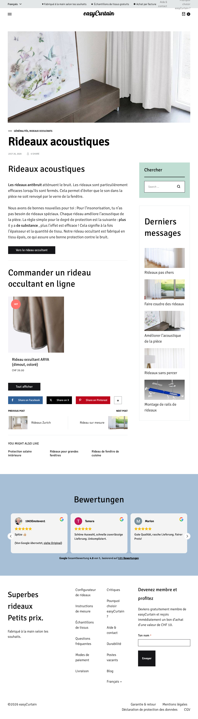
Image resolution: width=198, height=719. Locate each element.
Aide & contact (162, 4)
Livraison (82, 671)
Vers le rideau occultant (32, 250)
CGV (187, 709)
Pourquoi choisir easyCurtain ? (115, 609)
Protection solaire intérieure (20, 453)
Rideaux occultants (40, 131)
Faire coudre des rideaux (164, 304)
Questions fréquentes (83, 641)
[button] (187, 536)
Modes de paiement (82, 657)
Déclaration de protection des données (150, 709)
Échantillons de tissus (84, 625)
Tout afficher (24, 387)
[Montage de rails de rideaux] (164, 391)
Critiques (113, 590)
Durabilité (114, 644)
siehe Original (52, 543)
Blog (110, 671)
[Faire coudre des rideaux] (164, 290)
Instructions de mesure (84, 608)
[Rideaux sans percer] (164, 359)
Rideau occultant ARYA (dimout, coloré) (30, 362)
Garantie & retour (143, 704)
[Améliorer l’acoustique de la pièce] (164, 322)
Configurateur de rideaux (85, 592)
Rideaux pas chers (159, 272)
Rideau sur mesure (92, 423)
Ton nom (144, 635)
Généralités (21, 131)
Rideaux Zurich (41, 423)
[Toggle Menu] (10, 14)
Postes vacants (112, 657)
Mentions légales (174, 704)
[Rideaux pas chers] (164, 259)
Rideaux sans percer (160, 372)
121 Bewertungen (128, 558)
